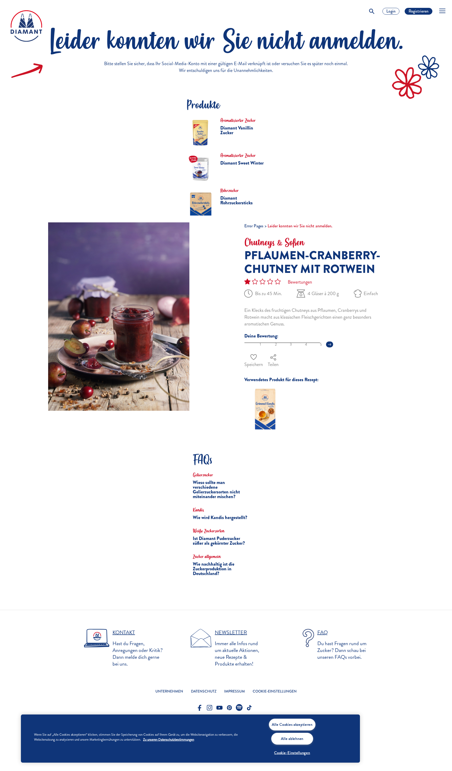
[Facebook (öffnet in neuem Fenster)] (199, 707)
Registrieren (418, 11)
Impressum (234, 691)
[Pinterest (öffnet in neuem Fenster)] (229, 707)
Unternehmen (169, 691)
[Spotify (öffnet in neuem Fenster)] (239, 707)
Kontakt (123, 632)
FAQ (322, 632)
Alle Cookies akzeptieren (292, 724)
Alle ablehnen (292, 738)
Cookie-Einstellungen (292, 752)
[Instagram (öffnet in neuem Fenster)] (209, 707)
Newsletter (231, 632)
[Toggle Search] (371, 11)
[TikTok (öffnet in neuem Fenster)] (249, 707)
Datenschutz (203, 691)
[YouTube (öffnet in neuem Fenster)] (219, 707)
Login (391, 11)
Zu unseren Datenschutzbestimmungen (168, 739)
